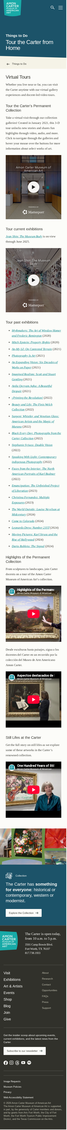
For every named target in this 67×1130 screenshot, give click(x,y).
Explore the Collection (21, 912)
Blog (7, 1006)
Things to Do (19, 63)
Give (7, 1019)
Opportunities (49, 990)
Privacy (7, 1092)
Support (46, 1007)
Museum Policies (12, 1086)
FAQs (45, 996)
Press (45, 1002)
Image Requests (12, 1081)
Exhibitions (12, 980)
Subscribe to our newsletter (22, 1050)
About (45, 972)
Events (9, 993)
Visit (7, 973)
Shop (8, 999)
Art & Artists (13, 986)
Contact (46, 984)
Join (7, 1013)
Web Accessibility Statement (18, 1097)
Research (47, 978)
